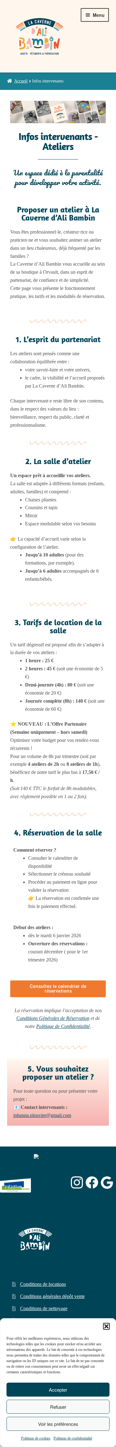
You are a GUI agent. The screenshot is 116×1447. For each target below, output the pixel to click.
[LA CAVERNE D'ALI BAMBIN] (49, 1198)
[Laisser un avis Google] (107, 1182)
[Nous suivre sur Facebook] (92, 1182)
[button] (106, 1326)
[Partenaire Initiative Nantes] (15, 1182)
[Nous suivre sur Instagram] (77, 1182)
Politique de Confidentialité (63, 1026)
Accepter (58, 1389)
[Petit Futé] (51, 1182)
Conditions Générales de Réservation (52, 1018)
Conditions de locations (43, 1284)
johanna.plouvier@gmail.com (42, 1115)
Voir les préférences (58, 1424)
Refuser (58, 1406)
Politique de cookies (35, 1438)
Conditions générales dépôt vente (52, 1296)
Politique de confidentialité (73, 1438)
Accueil (21, 81)
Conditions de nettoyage (43, 1308)
